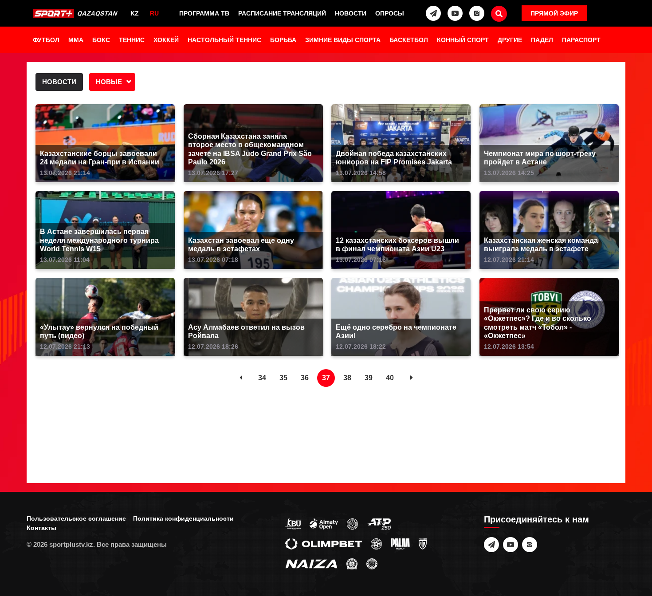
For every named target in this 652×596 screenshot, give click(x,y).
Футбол (46, 39)
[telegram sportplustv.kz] (433, 13)
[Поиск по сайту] (499, 14)
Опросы (389, 13)
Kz (134, 13)
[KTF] (352, 523)
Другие (510, 39)
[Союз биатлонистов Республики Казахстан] (293, 523)
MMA (75, 39)
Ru (154, 13)
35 (283, 378)
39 (369, 378)
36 (305, 378)
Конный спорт (463, 39)
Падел (542, 39)
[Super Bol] (376, 543)
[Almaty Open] (324, 523)
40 (390, 378)
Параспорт (581, 39)
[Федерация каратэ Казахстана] (351, 563)
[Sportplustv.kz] (77, 13)
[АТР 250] (379, 523)
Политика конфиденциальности (183, 518)
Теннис (132, 39)
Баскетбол (408, 39)
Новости (350, 13)
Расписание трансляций (282, 13)
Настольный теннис (224, 39)
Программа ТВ (204, 13)
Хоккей (166, 39)
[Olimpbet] (323, 543)
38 (347, 378)
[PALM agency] (400, 543)
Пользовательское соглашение (76, 518)
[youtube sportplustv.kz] (455, 13)
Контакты (41, 527)
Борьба (283, 39)
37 (326, 378)
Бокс (101, 39)
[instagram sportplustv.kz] (476, 13)
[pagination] (241, 378)
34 (262, 378)
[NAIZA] (311, 563)
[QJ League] (423, 543)
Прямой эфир (554, 13)
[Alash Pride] (371, 563)
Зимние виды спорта (343, 39)
